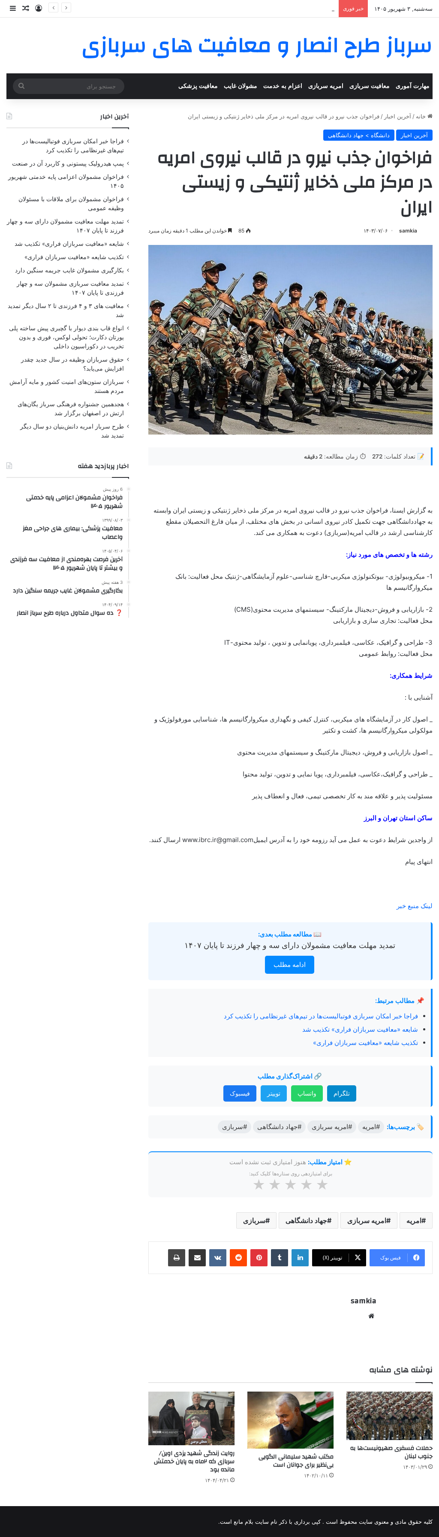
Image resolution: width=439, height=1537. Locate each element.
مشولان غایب (240, 86)
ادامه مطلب (290, 964)
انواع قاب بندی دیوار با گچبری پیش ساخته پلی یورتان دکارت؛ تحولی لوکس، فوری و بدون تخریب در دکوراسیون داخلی (66, 337)
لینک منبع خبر (415, 906)
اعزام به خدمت (282, 86)
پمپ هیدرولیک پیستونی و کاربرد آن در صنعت (68, 163)
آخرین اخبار (397, 116)
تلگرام (342, 1093)
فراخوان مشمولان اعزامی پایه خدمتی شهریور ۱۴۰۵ (272, 8)
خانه (421, 116)
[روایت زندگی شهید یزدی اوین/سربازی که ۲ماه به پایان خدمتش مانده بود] (191, 1419)
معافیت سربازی (369, 86)
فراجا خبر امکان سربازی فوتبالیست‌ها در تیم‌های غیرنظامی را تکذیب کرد (321, 1016)
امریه (413, 1220)
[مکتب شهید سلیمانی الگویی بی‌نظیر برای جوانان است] (290, 1420)
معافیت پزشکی (198, 86)
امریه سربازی (325, 86)
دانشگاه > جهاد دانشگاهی (359, 135)
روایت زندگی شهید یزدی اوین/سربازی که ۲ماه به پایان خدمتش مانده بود (194, 1461)
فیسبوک (240, 1093)
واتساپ (307, 1093)
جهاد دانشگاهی (306, 1220)
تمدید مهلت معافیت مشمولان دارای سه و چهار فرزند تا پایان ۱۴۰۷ (289, 945)
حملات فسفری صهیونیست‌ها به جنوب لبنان (391, 1452)
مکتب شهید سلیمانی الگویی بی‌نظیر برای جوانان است (296, 1461)
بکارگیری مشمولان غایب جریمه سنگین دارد (69, 270)
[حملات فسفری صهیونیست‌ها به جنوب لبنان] (389, 1416)
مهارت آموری (413, 86)
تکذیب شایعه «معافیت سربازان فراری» (365, 1043)
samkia (408, 230)
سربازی (254, 1220)
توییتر (273, 1093)
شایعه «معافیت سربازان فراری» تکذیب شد (360, 1029)
